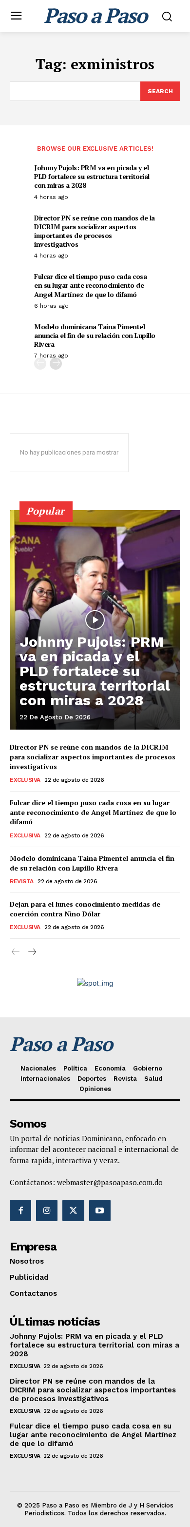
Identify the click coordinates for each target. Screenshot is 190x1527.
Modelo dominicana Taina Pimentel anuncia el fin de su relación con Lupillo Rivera (94, 335)
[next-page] (56, 363)
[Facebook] (20, 1210)
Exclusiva (25, 779)
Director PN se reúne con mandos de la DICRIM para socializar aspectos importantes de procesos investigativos (94, 231)
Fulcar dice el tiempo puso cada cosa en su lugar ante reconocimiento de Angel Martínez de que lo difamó (90, 285)
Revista (22, 881)
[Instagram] (46, 1210)
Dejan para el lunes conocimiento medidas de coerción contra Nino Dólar (85, 908)
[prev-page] (40, 363)
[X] (73, 1210)
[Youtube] (100, 1210)
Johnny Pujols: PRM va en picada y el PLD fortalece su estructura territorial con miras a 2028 (92, 176)
